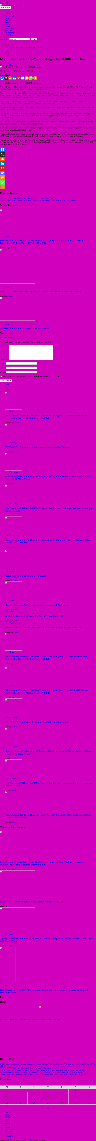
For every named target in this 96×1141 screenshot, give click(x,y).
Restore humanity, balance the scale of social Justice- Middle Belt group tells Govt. (44, 627)
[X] (6, 78)
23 (89, 1100)
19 (34, 1100)
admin (11, 65)
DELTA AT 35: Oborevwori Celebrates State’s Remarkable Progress (37, 447)
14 (62, 1097)
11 (21, 1097)
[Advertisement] (48, 1038)
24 (7, 1103)
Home (7, 12)
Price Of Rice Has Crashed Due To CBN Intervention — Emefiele (28, 198)
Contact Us (9, 14)
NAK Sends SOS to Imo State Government (25, 576)
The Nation (13, 472)
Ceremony (13, 443)
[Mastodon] (22, 78)
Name (3, 363)
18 (21, 1100)
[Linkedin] (14, 78)
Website (3, 372)
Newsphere (29, 1140)
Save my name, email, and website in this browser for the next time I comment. (32, 376)
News (7, 18)
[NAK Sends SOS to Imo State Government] (13, 567)
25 (21, 1103)
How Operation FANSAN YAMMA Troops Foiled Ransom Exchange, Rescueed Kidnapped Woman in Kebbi (41, 1072)
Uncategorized (14, 612)
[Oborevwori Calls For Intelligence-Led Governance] (17, 320)
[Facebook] (2, 78)
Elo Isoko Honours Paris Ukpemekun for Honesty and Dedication (36, 605)
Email (3, 368)
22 (75, 1100)
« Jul (47, 1109)
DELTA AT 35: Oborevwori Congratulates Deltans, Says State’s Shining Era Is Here (40, 291)
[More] (35, 78)
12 (34, 1097)
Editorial (8, 26)
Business (8, 24)
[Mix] (27, 78)
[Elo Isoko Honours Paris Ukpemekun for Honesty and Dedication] (13, 598)
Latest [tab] (7, 385)
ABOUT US (9, 16)
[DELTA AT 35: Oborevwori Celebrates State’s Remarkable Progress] (13, 441)
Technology (9, 35)
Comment (4, 359)
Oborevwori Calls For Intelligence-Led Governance (24, 328)
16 (89, 1097)
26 (34, 1103)
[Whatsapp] (31, 78)
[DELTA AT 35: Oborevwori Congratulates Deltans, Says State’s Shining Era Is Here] (17, 283)
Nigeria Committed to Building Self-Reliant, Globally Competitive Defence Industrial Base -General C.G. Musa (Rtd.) (44, 1070)
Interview (8, 31)
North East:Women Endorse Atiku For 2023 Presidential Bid (34, 616)
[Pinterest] (18, 78)
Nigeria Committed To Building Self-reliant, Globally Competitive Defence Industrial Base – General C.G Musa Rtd (43, 1074)
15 (75, 1097)
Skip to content (5, 1)
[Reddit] (10, 78)
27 (48, 1103)
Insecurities (13, 504)
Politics (7, 20)
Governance (9, 33)
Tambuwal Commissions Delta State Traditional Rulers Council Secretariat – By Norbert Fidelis (37, 200)
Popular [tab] (7, 387)
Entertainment (10, 29)
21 (62, 1100)
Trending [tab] (8, 389)
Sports (7, 22)
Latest (7, 51)
